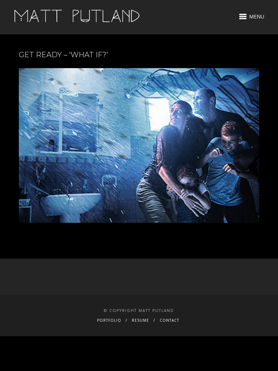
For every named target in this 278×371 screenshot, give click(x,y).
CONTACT (169, 320)
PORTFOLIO (109, 320)
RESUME (140, 320)
